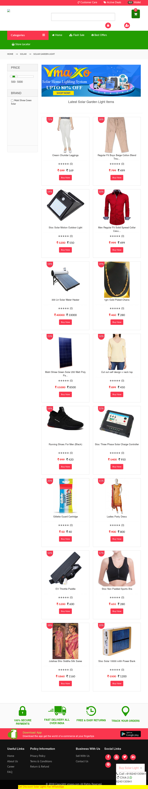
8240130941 (124, 781)
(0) (71, 164)
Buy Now (65, 178)
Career (10, 767)
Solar (23, 54)
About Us (12, 761)
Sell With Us (83, 756)
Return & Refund (39, 767)
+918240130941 (135, 773)
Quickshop (69, 150)
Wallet (135, 2)
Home (10, 756)
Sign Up (135, 25)
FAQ (9, 772)
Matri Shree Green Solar (21, 102)
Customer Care (88, 2)
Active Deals (113, 2)
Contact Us (82, 761)
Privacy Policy (37, 756)
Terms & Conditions (41, 761)
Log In (115, 25)
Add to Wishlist (62, 150)
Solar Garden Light (44, 54)
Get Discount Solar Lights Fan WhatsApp (41, 787)
